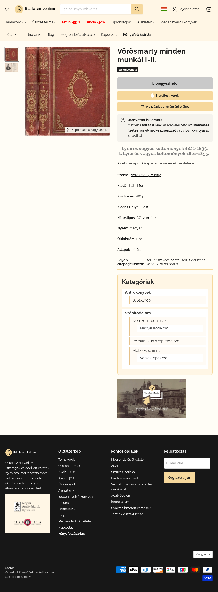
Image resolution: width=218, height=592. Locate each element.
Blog (50, 35)
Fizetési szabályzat (124, 478)
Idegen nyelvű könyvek (179, 22)
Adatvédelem (121, 496)
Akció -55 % (71, 22)
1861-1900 (141, 300)
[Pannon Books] (27, 506)
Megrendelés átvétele (77, 35)
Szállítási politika (123, 472)
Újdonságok (121, 22)
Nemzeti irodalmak (149, 321)
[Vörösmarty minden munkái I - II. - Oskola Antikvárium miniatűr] (12, 54)
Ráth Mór (136, 186)
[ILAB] (27, 522)
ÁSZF (115, 466)
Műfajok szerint (146, 350)
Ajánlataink (145, 22)
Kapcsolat (109, 35)
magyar (135, 228)
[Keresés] (137, 9)
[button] (6, 9)
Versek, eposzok (153, 358)
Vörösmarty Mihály (146, 175)
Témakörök (14, 22)
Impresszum (120, 502)
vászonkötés (147, 218)
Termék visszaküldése (127, 514)
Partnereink (31, 35)
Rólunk (10, 35)
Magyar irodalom (154, 328)
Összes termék (43, 22)
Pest (144, 207)
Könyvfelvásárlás (137, 35)
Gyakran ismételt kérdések (131, 508)
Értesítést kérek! (167, 95)
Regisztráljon (179, 477)
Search (9, 567)
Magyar (201, 554)
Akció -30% (96, 22)
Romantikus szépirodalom (155, 341)
